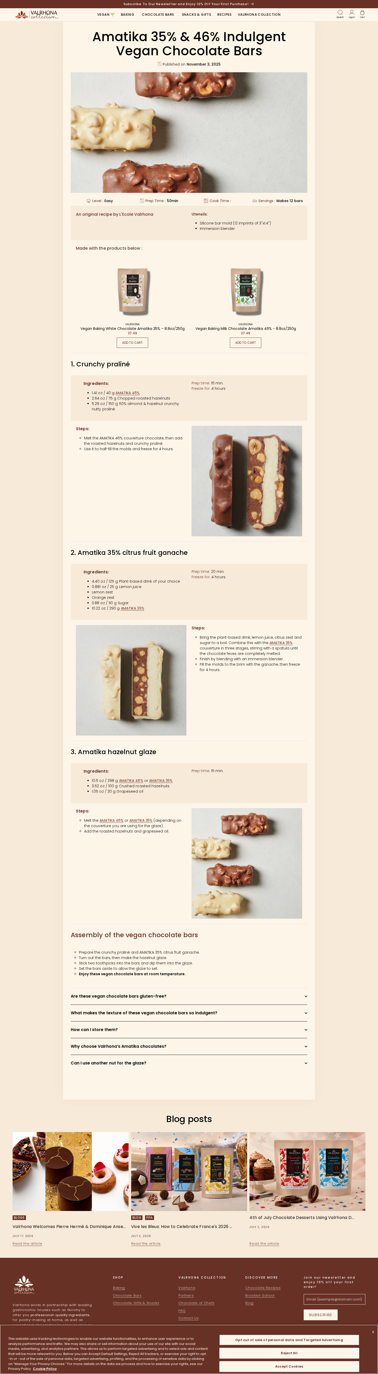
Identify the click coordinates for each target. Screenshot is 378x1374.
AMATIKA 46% (127, 392)
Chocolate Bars (127, 1295)
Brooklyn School (260, 1295)
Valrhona (186, 1287)
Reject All (289, 1353)
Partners (186, 1295)
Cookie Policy (45, 1368)
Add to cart (132, 342)
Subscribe (320, 1315)
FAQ (181, 1310)
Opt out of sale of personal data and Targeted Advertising (289, 1339)
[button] (127, 15)
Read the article (27, 1243)
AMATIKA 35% (132, 608)
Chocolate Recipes (263, 1287)
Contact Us (188, 1318)
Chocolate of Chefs (196, 1302)
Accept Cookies (289, 1366)
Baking (119, 1287)
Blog (249, 1302)
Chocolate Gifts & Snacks (136, 1302)
